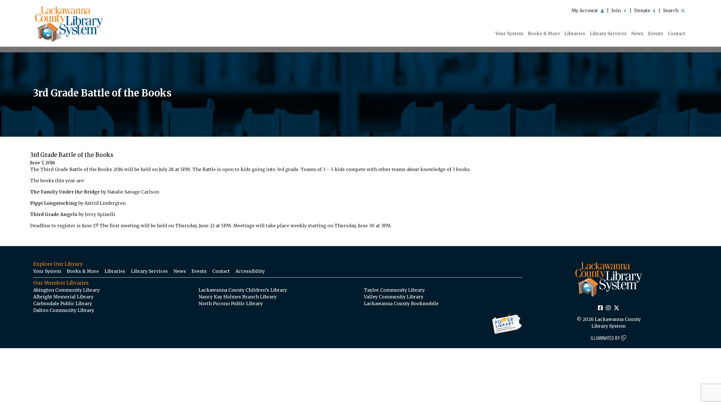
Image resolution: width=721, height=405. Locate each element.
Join (616, 10)
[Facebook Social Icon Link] (600, 308)
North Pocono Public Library (231, 303)
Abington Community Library (66, 290)
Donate (642, 10)
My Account (585, 10)
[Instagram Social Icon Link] (608, 308)
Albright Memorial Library (63, 297)
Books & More (544, 33)
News (637, 33)
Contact (676, 33)
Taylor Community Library (394, 290)
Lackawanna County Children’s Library (243, 290)
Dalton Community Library (63, 310)
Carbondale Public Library (62, 303)
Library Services (608, 33)
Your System (509, 33)
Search (671, 10)
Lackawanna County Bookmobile (401, 303)
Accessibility (250, 271)
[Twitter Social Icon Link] (616, 308)
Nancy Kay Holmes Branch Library (238, 297)
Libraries (574, 33)
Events (655, 33)
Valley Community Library (393, 297)
